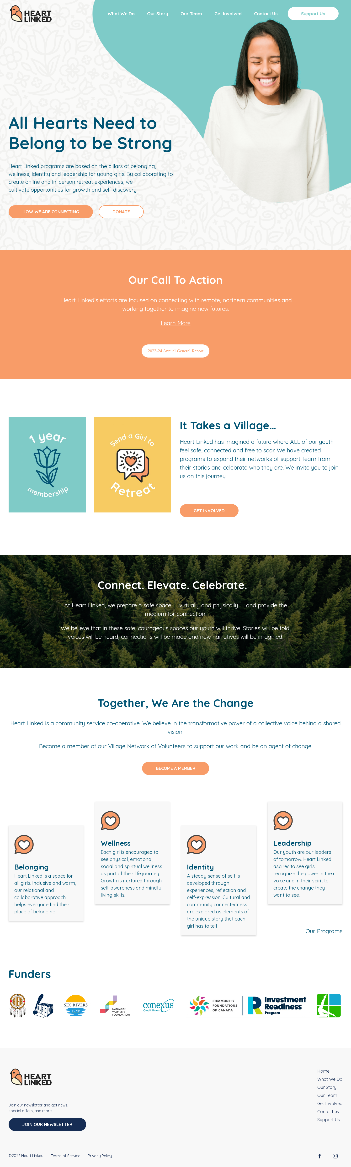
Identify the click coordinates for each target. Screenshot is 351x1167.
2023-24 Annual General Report (175, 350)
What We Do (121, 13)
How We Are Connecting (50, 212)
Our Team (191, 13)
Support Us (313, 13)
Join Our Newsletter (47, 1124)
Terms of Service (65, 1155)
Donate (121, 212)
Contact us (328, 1111)
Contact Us (266, 13)
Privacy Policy (100, 1155)
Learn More (176, 323)
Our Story (157, 13)
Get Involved (228, 13)
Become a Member (175, 768)
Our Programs (324, 931)
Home (323, 1071)
